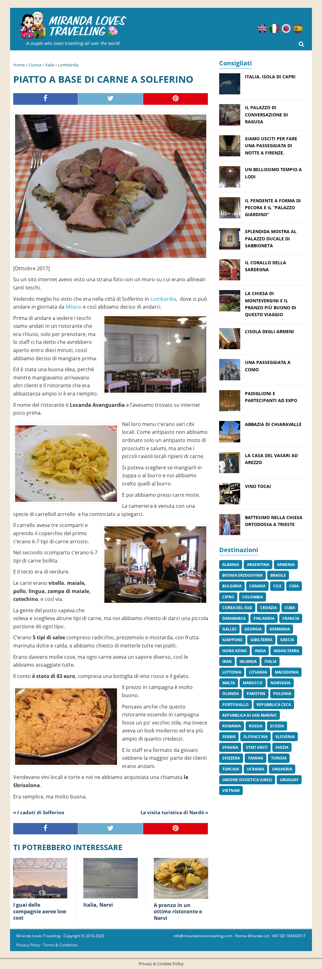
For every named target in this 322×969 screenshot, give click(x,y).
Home (19, 65)
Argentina (258, 564)
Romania (231, 726)
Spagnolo (298, 29)
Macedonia (286, 672)
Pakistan (256, 693)
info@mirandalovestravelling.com (202, 935)
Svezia (281, 747)
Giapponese (286, 29)
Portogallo (235, 704)
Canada (257, 586)
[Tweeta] (110, 99)
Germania (279, 629)
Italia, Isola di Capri (270, 77)
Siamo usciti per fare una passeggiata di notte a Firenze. (271, 146)
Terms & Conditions (60, 945)
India (260, 650)
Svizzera (231, 758)
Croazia (268, 607)
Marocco (253, 683)
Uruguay (289, 779)
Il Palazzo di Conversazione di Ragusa (266, 114)
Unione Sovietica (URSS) (247, 779)
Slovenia (285, 736)
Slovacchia (255, 736)
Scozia (277, 726)
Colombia (252, 597)
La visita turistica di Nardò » (174, 812)
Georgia (253, 629)
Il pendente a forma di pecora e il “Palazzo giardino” (273, 208)
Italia (49, 65)
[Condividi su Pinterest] (175, 99)
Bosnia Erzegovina (242, 575)
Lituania (258, 672)
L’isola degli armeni (269, 331)
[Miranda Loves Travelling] (73, 25)
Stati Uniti (257, 747)
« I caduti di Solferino (38, 812)
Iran (227, 661)
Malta (228, 683)
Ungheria (282, 769)
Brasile (278, 575)
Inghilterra (286, 650)
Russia (255, 726)
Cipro (228, 597)
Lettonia (231, 672)
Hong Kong (234, 650)
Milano (74, 306)
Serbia (229, 736)
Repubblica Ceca (274, 704)
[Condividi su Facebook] (45, 99)
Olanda (230, 693)
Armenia (286, 564)
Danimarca (234, 618)
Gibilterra (261, 639)
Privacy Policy (28, 945)
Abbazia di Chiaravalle (273, 424)
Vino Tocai (258, 486)
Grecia (287, 639)
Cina (294, 586)
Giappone (232, 639)
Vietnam (231, 790)
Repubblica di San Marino (249, 715)
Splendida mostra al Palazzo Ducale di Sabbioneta (271, 238)
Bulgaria (232, 586)
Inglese (262, 29)
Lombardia (68, 65)
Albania (230, 564)
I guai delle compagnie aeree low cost (39, 911)
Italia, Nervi (98, 904)
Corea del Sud (237, 607)
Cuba (290, 607)
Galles (229, 629)
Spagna (230, 747)
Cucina (35, 65)
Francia (290, 618)
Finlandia (264, 618)
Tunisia (278, 758)
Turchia (230, 769)
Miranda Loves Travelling (38, 935)
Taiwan (255, 758)
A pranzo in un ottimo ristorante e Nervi (178, 912)
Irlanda (248, 661)
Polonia (282, 693)
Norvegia (280, 683)
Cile (277, 586)
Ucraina (255, 769)
